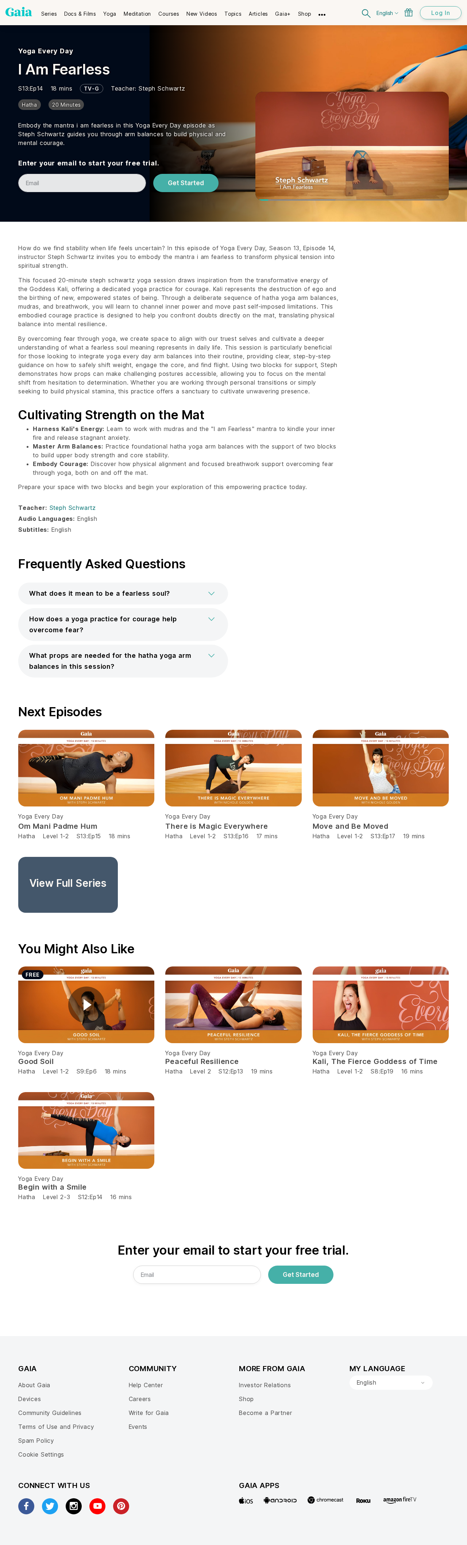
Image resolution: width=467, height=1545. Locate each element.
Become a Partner (265, 1412)
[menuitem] (49, 11)
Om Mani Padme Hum (57, 826)
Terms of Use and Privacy (56, 1426)
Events (138, 1426)
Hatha (26, 836)
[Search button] (367, 12)
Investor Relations (265, 1385)
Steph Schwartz (162, 88)
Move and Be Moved (351, 826)
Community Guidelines (50, 1412)
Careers (140, 1399)
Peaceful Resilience (202, 1061)
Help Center (146, 1385)
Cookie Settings (41, 1454)
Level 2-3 (56, 1197)
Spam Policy (36, 1440)
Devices (29, 1399)
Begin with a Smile (52, 1187)
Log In (440, 12)
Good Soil (36, 1061)
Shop (246, 1399)
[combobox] (391, 1383)
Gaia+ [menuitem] (283, 14)
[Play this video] (86, 1005)
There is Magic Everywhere (216, 826)
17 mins (267, 836)
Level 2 (200, 1071)
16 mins (412, 1071)
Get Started (186, 183)
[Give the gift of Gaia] (409, 12)
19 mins (414, 836)
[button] (123, 593)
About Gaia (34, 1385)
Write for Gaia (149, 1412)
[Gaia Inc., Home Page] (18, 11)
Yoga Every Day (45, 51)
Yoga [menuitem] (109, 14)
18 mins (120, 836)
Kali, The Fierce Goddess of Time (375, 1061)
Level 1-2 (56, 836)
